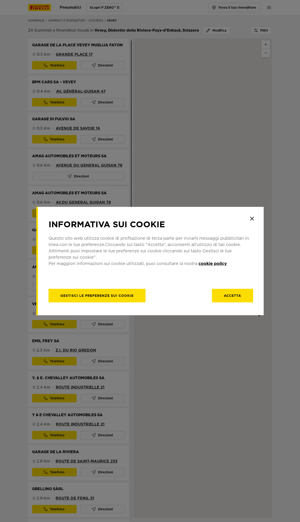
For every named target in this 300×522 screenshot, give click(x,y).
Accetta (232, 295)
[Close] (252, 218)
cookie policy (213, 263)
